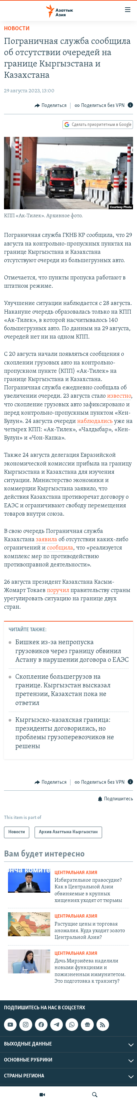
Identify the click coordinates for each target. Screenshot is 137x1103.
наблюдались (95, 422)
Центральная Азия (76, 872)
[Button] (51, 105)
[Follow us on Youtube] (10, 1024)
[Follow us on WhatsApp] (72, 1024)
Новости (17, 29)
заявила (46, 540)
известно (119, 396)
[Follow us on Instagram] (25, 1024)
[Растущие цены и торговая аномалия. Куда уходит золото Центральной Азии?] (29, 924)
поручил (58, 591)
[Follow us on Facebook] (41, 1024)
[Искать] (95, 1094)
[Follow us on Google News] (87, 1024)
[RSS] (102, 1024)
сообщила (60, 548)
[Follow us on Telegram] (56, 1024)
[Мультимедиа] (42, 1094)
